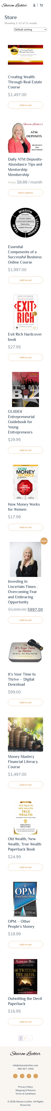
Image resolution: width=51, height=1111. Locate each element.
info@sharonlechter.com (25, 1065)
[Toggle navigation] (47, 5)
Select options (25, 192)
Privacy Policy (25, 1086)
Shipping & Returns (25, 1090)
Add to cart (26, 105)
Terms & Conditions (25, 1093)
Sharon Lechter (24, 1101)
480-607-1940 (25, 1068)
